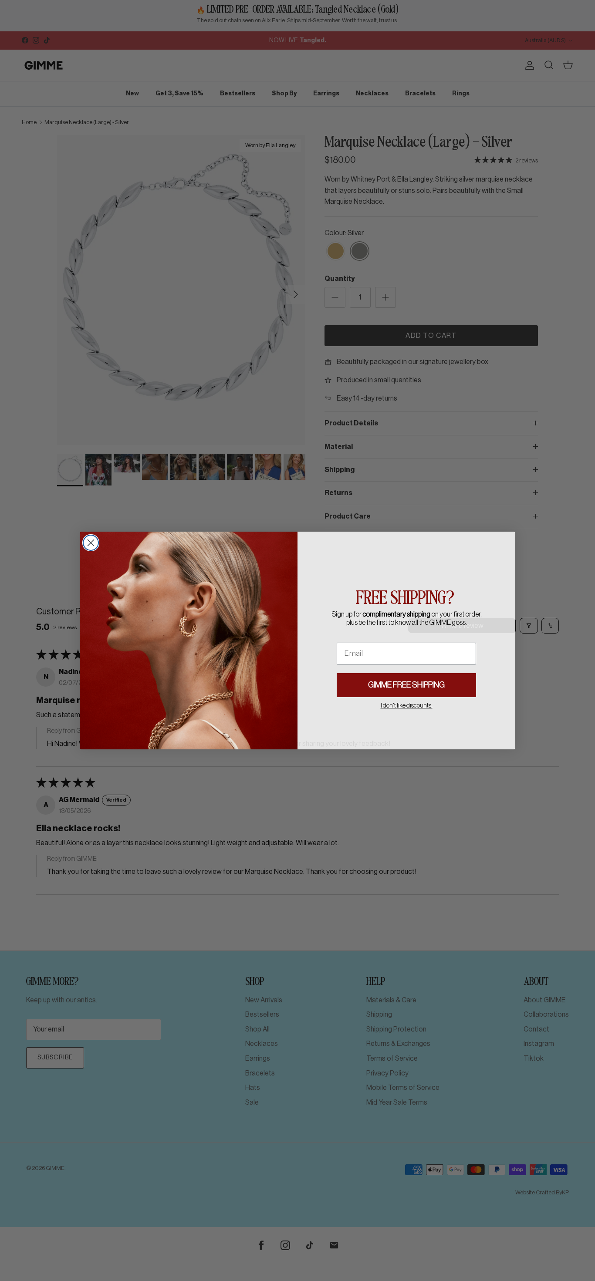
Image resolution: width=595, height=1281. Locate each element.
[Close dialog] (90, 542)
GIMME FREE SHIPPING (406, 685)
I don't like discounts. (407, 706)
